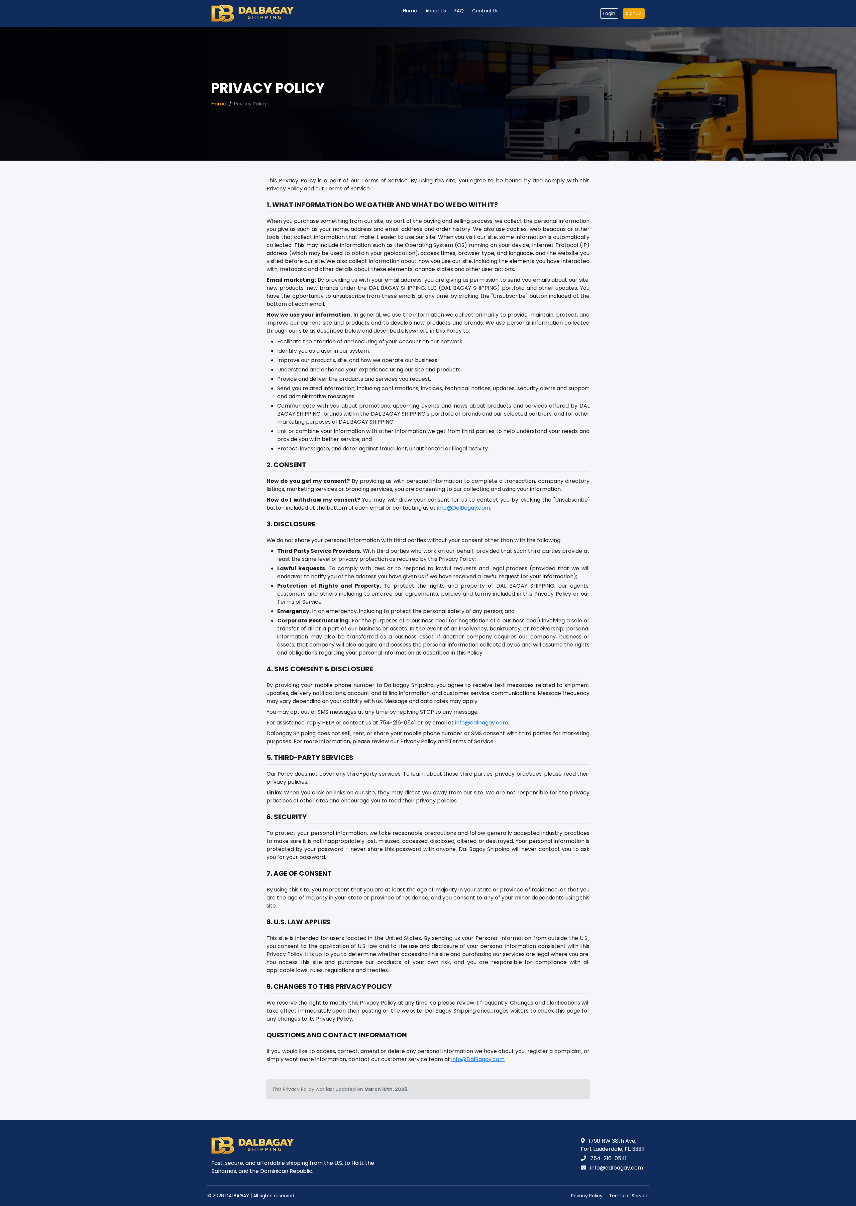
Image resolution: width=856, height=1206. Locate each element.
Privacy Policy (587, 1195)
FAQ (459, 10)
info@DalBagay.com (463, 508)
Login (609, 13)
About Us (435, 10)
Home (410, 10)
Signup (634, 13)
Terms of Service (629, 1195)
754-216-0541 (608, 1158)
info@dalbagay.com (481, 722)
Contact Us (485, 10)
